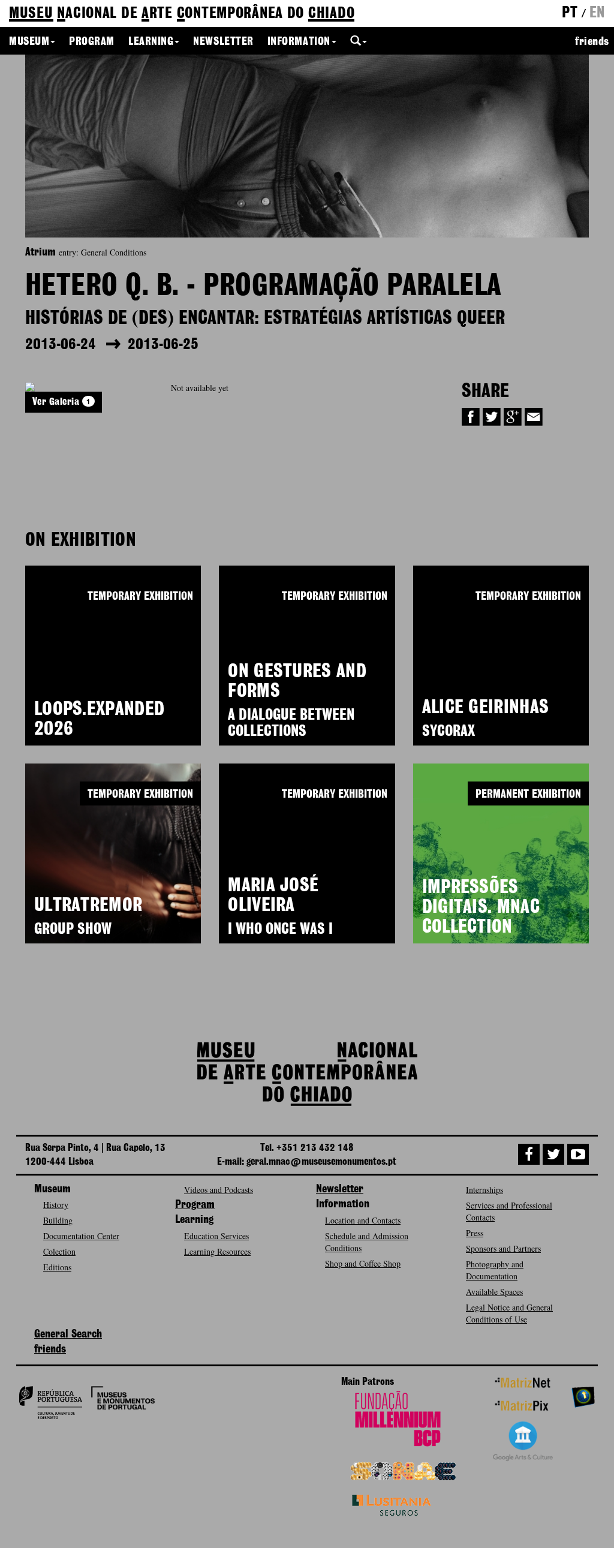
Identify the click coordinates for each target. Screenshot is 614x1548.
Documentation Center (81, 1236)
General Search (68, 1334)
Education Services (216, 1236)
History (55, 1204)
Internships (484, 1189)
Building (58, 1220)
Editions (57, 1267)
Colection (59, 1251)
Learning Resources (217, 1251)
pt (569, 13)
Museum (29, 42)
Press (474, 1233)
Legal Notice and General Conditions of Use (509, 1313)
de (181, 14)
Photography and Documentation (494, 1270)
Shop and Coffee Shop (363, 1263)
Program (92, 42)
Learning (150, 42)
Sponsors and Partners (503, 1248)
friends (592, 42)
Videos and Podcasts (218, 1189)
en (597, 13)
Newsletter (223, 42)
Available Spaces (494, 1291)
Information (298, 42)
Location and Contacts (363, 1220)
